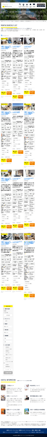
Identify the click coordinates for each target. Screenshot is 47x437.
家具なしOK (8, 357)
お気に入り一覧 (41, 4)
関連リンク (5, 432)
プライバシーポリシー (23, 432)
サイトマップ (11, 432)
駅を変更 (8, 315)
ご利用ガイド (33, 7)
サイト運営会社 (32, 432)
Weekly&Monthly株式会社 (6, 97)
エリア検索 (19, 7)
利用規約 (16, 432)
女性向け (7, 347)
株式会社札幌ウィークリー (17, 100)
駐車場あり (8, 366)
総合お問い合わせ (41, 6)
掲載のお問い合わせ (40, 432)
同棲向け (7, 350)
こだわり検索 (30, 7)
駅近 (6, 359)
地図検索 (26, 6)
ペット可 (7, 352)
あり (6, 320)
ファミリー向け (9, 349)
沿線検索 (23, 6)
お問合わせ (4, 93)
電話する (10, 93)
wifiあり (7, 364)
